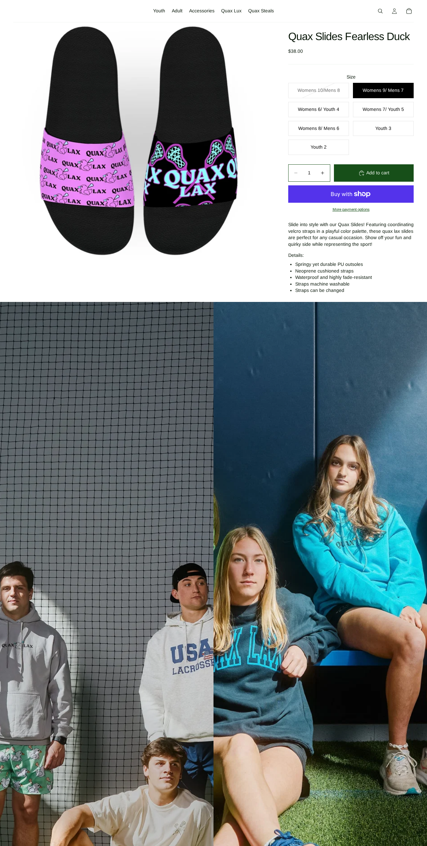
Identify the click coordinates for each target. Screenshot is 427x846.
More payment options (351, 209)
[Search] (380, 11)
